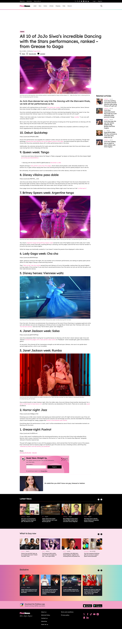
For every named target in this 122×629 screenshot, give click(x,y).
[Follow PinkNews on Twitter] (84, 614)
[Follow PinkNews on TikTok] (90, 614)
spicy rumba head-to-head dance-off (31, 404)
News (40, 6)
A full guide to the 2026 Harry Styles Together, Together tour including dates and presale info (71, 555)
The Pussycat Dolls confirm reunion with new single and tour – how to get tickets (49, 555)
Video (63, 6)
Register (100, 1)
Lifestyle (51, 6)
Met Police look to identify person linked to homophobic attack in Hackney (91, 520)
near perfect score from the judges (41, 165)
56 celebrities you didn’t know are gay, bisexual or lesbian (64, 483)
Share (23, 53)
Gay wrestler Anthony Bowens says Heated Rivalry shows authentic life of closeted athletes (50, 591)
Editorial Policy (45, 615)
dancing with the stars (25, 452)
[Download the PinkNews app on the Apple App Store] (87, 605)
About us (43, 612)
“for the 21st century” (26, 326)
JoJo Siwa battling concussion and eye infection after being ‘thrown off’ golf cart (110, 103)
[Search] (101, 6)
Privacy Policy (44, 471)
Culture (45, 6)
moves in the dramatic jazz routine (56, 420)
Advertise (29, 1)
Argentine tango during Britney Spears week (40, 242)
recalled (76, 117)
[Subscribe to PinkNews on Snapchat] (84, 618)
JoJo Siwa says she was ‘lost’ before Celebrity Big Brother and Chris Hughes (110, 124)
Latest (34, 6)
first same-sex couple (53, 107)
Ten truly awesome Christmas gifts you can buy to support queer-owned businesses (91, 555)
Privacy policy (65, 615)
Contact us (44, 618)
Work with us (37, 1)
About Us (22, 1)
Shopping (58, 6)
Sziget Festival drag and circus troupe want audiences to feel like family (29, 591)
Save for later (32, 53)
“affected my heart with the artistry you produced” (35, 446)
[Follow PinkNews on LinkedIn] (88, 1)
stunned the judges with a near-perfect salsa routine (40, 339)
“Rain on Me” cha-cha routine (31, 265)
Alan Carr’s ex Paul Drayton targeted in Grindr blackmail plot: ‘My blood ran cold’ (28, 520)
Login (94, 1)
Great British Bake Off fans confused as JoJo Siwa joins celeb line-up (110, 134)
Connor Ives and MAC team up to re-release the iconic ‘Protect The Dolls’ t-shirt (29, 555)
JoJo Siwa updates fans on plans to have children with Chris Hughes (110, 144)
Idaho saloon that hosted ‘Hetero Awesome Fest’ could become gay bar (49, 520)
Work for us (44, 624)
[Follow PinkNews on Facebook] (87, 614)
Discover (70, 6)
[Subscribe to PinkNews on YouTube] (94, 614)
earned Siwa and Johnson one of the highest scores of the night (44, 141)
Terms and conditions (67, 612)
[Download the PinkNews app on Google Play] (97, 605)
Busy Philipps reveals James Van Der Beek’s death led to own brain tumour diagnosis (70, 520)
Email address (31, 464)
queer (88, 404)
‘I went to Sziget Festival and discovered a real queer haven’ (71, 590)
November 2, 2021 (56, 162)
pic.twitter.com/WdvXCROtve (29, 158)
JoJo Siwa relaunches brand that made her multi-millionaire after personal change (110, 113)
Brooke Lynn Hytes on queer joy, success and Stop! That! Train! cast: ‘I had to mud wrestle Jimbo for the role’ (92, 591)
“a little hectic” (82, 188)
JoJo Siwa (34, 452)
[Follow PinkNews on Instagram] (97, 614)
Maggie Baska (36, 51)
